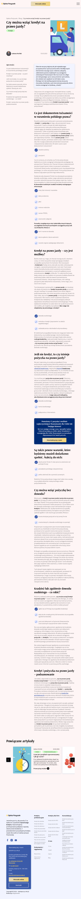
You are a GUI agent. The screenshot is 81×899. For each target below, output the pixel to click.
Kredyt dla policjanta (39, 835)
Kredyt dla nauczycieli (40, 837)
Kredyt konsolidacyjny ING (67, 833)
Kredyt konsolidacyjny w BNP (68, 830)
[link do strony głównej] (8, 4)
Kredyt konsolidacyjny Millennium (67, 855)
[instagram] (11, 840)
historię (63, 368)
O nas (49, 846)
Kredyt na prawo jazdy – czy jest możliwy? (17, 75)
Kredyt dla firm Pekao (53, 831)
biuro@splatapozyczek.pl (17, 875)
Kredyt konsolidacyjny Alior (67, 823)
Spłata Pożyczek (11, 18)
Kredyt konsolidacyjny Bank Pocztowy (67, 848)
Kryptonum (16, 893)
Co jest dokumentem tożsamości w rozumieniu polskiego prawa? (17, 69)
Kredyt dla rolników (39, 821)
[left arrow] (8, 760)
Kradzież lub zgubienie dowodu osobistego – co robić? (16, 98)
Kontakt (19, 885)
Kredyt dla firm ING (53, 824)
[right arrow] (72, 760)
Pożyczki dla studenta (39, 839)
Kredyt (10, 31)
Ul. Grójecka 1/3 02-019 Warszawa (16, 862)
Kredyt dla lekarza (38, 824)
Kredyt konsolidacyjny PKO (67, 819)
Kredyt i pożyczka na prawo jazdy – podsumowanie (17, 103)
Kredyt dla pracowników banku (40, 831)
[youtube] (16, 840)
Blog (20, 18)
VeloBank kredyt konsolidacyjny (66, 841)
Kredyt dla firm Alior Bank (53, 835)
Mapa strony (37, 854)
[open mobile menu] (78, 4)
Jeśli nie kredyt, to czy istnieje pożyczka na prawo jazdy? (16, 80)
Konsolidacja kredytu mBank (67, 844)
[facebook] (7, 840)
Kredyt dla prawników (39, 828)
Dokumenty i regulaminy (37, 857)
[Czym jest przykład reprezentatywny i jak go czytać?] (37, 760)
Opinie (50, 854)
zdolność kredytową (41, 368)
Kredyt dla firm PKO (53, 820)
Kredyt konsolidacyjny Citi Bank (67, 851)
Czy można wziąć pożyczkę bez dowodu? (16, 93)
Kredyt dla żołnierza (39, 826)
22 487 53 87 (14, 866)
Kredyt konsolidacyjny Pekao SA (67, 858)
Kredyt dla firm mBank (54, 827)
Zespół (49, 850)
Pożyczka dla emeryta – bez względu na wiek (40, 842)
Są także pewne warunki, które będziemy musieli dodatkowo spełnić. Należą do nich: (16, 86)
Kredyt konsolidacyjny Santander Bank (67, 826)
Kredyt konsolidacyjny (50, 752)
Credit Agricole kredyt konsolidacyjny (67, 837)
